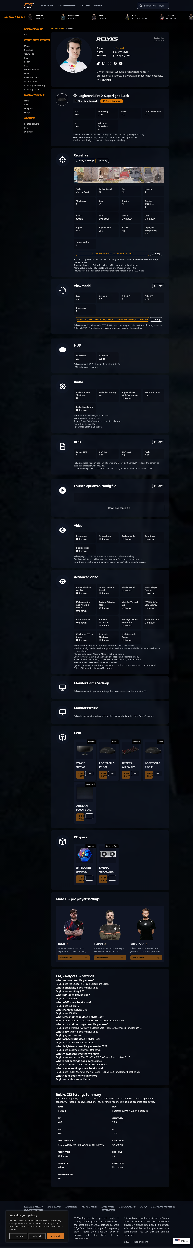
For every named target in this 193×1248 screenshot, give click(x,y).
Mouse (27, 46)
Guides (71, 1206)
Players (47, 5)
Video (26, 73)
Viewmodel (29, 53)
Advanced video (31, 77)
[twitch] (104, 63)
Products (127, 1206)
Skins (26, 100)
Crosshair (28, 50)
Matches (89, 1206)
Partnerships (163, 1206)
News (98, 5)
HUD (26, 57)
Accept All (55, 1236)
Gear (26, 104)
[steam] (115, 63)
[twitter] (98, 63)
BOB (26, 65)
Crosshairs (67, 5)
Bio (25, 34)
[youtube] (120, 63)
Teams (85, 5)
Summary (28, 131)
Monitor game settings (35, 85)
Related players (31, 123)
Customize (18, 1236)
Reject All (37, 1236)
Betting (54, 1206)
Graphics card (30, 81)
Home (54, 28)
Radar (27, 61)
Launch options (31, 69)
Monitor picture (31, 89)
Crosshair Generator (33, 1208)
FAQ (26, 127)
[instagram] (109, 63)
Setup (27, 112)
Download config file (119, 508)
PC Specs (28, 108)
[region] (37, 1226)
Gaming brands (108, 1208)
